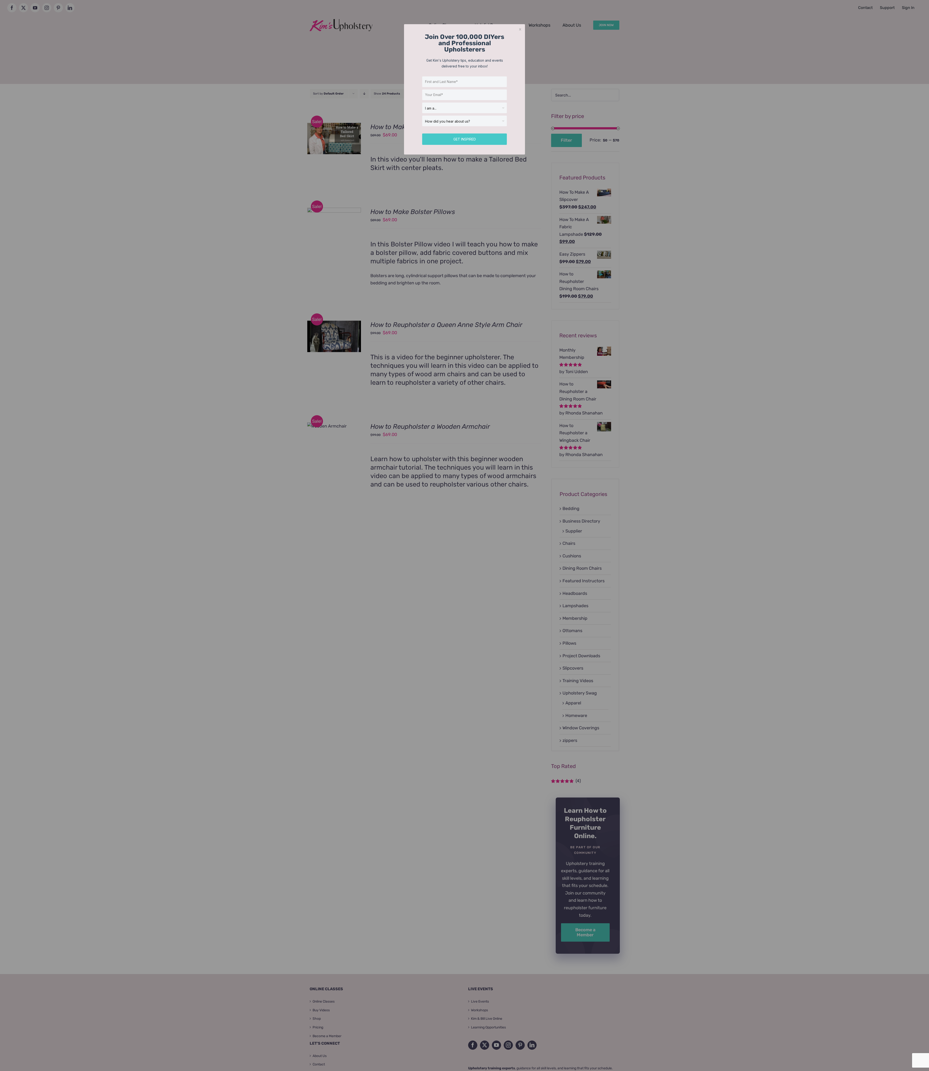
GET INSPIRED (464, 139)
